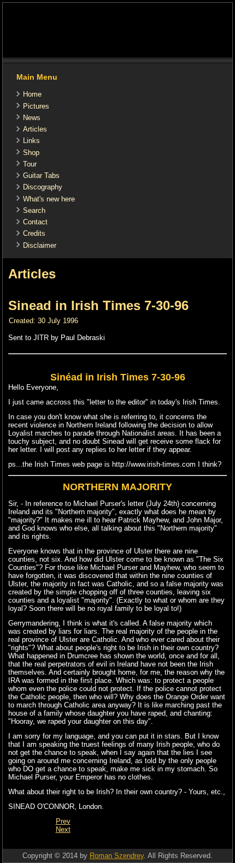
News (31, 118)
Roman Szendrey (117, 856)
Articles (35, 129)
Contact (35, 222)
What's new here (49, 199)
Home (32, 94)
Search (34, 210)
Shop (31, 152)
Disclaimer (39, 245)
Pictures (36, 106)
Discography (42, 187)
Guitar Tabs (41, 175)
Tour (30, 164)
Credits (34, 233)
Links (31, 140)
